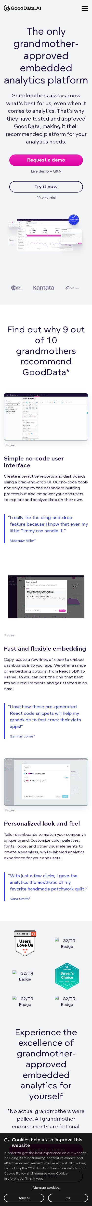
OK (68, 1198)
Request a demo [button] (46, 160)
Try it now (46, 186)
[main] (46, 603)
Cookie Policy (15, 1173)
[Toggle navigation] (86, 8)
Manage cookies (46, 1187)
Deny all (24, 1198)
